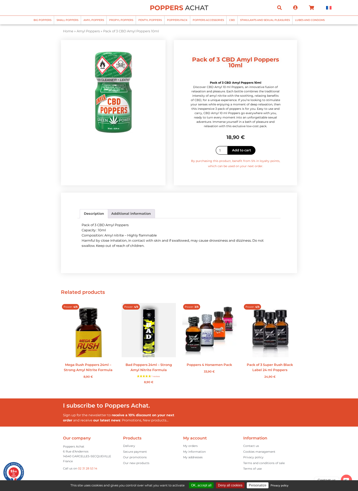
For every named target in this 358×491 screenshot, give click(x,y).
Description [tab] (94, 214)
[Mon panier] (311, 7)
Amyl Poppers (93, 20)
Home (68, 31)
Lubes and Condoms (310, 20)
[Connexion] (295, 7)
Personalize (257, 485)
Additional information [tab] (131, 214)
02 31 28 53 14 (87, 468)
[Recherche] (279, 7)
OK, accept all (201, 485)
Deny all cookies (230, 485)
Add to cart (241, 150)
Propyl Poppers (121, 20)
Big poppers (42, 20)
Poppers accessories (208, 20)
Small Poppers (67, 20)
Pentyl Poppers (150, 20)
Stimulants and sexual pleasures (265, 20)
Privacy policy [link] (279, 485)
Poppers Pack (177, 20)
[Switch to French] (329, 8)
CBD (232, 20)
